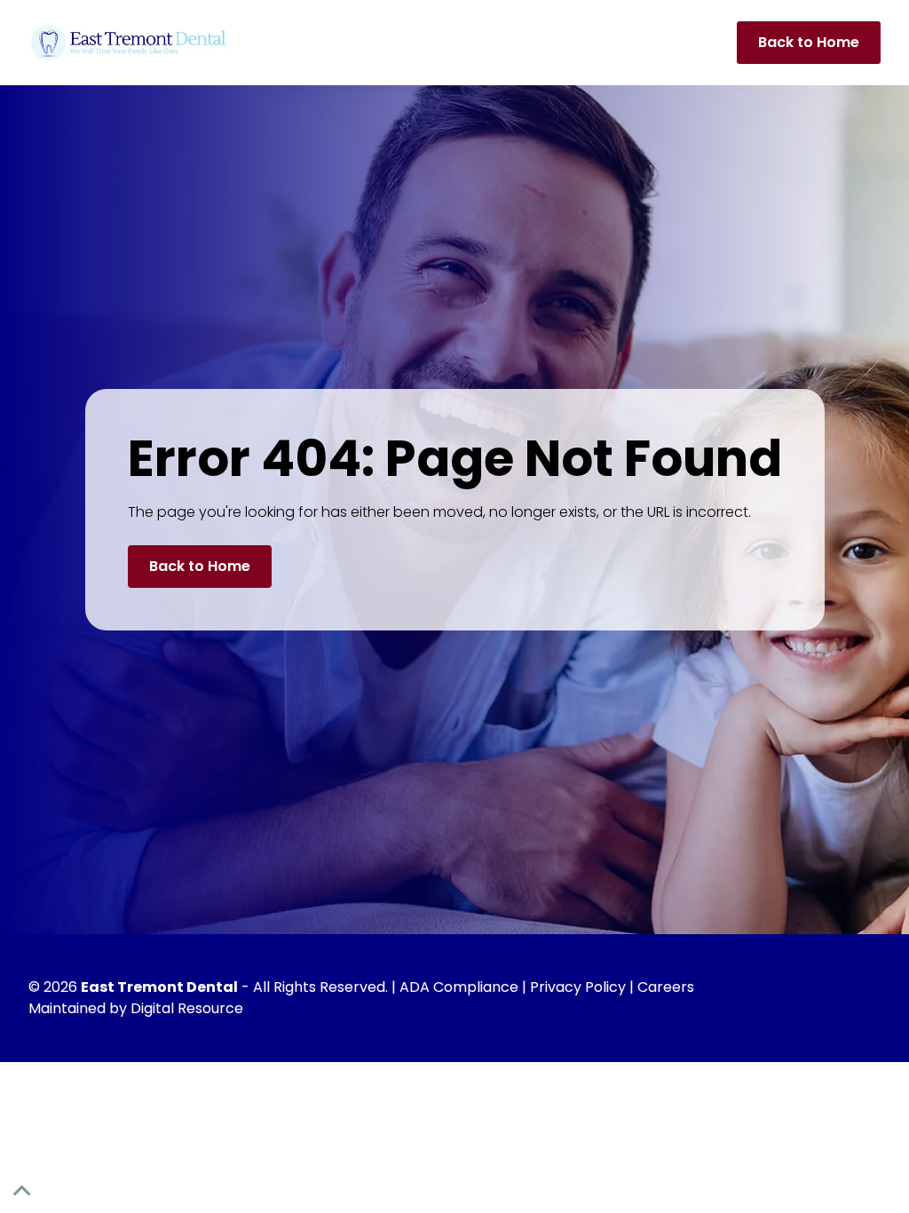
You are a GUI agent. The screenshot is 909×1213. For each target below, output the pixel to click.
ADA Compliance (458, 987)
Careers (665, 987)
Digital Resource (186, 1008)
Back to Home (808, 42)
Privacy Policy (578, 987)
